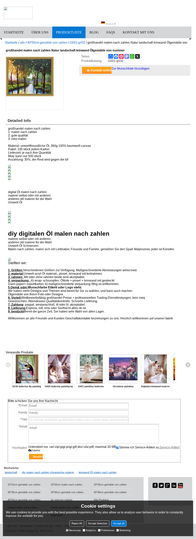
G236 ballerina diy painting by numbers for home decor (26, 387)
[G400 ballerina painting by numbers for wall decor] (58, 369)
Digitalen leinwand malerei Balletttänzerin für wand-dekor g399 (155, 387)
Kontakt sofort (101, 70)
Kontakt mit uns (138, 32)
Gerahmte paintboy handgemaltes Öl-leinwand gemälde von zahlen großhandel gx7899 (123, 387)
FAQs (110, 32)
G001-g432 (77, 42)
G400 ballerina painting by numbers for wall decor (59, 387)
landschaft (11, 472)
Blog (94, 32)
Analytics (91, 530)
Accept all (118, 523)
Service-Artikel (170, 447)
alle (22, 42)
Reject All (77, 523)
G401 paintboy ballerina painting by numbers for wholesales (91, 387)
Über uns (39, 32)
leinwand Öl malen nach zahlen (98, 472)
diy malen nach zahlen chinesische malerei (48, 472)
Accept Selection (97, 523)
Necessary (75, 530)
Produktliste (69, 32)
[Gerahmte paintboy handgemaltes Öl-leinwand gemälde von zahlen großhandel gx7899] (123, 369)
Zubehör (35, 450)
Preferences (107, 530)
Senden (38, 456)
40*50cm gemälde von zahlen (47, 42)
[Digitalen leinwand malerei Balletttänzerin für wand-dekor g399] (155, 369)
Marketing (124, 530)
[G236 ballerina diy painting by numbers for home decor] (26, 369)
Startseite (14, 32)
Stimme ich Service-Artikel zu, (149, 447)
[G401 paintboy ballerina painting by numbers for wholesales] (91, 369)
